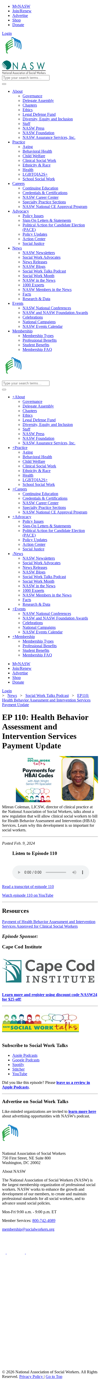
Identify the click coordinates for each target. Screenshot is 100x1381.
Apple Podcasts (24, 1055)
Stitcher (18, 1069)
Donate (18, 25)
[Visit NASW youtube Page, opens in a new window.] (35, 1252)
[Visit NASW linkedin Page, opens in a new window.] (16, 1252)
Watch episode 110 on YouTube (27, 895)
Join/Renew (22, 11)
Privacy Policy (31, 1376)
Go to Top (54, 1376)
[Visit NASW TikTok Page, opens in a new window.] (11, 1367)
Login (7, 33)
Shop (16, 20)
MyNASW (21, 6)
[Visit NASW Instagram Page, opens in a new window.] (49, 1348)
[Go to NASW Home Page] (40, 58)
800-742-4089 (43, 1220)
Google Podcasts (25, 1060)
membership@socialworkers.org (28, 1229)
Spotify (18, 1064)
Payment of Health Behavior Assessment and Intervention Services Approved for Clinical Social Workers (48, 923)
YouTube (19, 1074)
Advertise (20, 15)
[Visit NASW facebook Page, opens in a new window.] (4, 1252)
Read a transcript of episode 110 (28, 886)
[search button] (4, 84)
